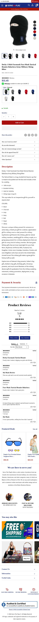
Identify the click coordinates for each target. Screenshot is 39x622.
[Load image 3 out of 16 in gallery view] (17, 56)
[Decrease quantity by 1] (4, 117)
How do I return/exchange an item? (11, 149)
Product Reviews (19, 305)
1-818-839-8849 (5, 1)
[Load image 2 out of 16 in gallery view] (10, 56)
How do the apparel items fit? (10, 152)
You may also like (9, 517)
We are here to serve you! (19, 467)
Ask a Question (25, 338)
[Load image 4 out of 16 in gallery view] (23, 56)
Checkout (36, 1)
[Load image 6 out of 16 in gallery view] (35, 56)
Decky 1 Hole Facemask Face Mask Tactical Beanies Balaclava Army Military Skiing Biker (19, 66)
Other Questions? (7, 159)
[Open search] (29, 5)
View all (35, 429)
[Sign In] (32, 5)
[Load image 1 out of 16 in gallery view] (4, 56)
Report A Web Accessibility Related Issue (19, 609)
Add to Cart (19, 123)
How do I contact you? (8, 156)
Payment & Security (11, 282)
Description (7, 166)
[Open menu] (2, 5)
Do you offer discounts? (8, 145)
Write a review (14, 338)
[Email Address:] (36, 135)
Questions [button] (22, 344)
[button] (19, 128)
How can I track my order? (9, 142)
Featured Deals (8, 429)
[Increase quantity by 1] (13, 117)
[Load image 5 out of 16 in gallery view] (29, 56)
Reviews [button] (13, 344)
